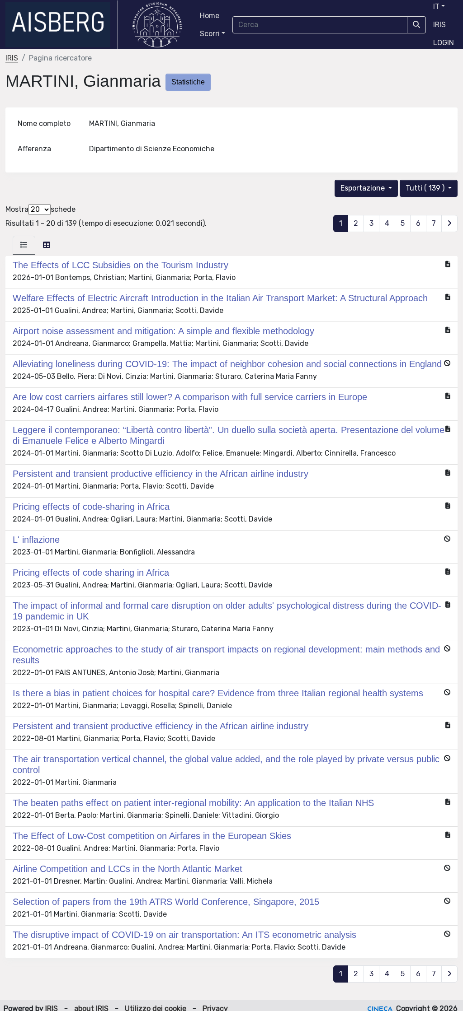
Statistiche (188, 82)
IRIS (439, 24)
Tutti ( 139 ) (426, 188)
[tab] (24, 245)
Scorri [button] (210, 33)
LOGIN (443, 42)
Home (209, 15)
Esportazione (363, 188)
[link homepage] (61, 24)
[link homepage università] (157, 24)
